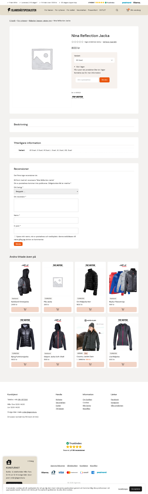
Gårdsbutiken (72, 466)
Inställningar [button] (123, 489)
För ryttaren (60, 10)
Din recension (20, 197)
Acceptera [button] (135, 489)
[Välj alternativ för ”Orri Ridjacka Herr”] (90, 309)
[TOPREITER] (77, 98)
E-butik (12, 21)
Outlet (58, 406)
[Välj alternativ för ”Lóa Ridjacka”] (123, 364)
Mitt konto (87, 406)
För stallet (71, 10)
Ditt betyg (18, 187)
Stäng (31, 461)
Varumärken (81, 10)
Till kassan (60, 409)
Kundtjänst (84, 466)
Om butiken (87, 399)
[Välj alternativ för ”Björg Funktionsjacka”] (25, 364)
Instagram (115, 403)
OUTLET (102, 10)
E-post (17, 226)
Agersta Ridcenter (58, 466)
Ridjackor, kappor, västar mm (40, 21)
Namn (17, 215)
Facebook (115, 399)
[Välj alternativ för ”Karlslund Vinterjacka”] (25, 309)
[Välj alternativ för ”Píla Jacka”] (57, 309)
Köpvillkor (86, 409)
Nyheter (59, 399)
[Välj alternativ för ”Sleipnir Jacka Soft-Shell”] (57, 364)
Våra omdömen (117, 406)
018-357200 (23, 399)
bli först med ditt (110, 42)
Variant (77, 56)
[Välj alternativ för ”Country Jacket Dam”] (90, 364)
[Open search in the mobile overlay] (117, 10)
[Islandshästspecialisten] (21, 10)
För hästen (49, 10)
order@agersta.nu (29, 412)
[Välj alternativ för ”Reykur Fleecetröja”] (123, 309)
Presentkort (93, 10)
